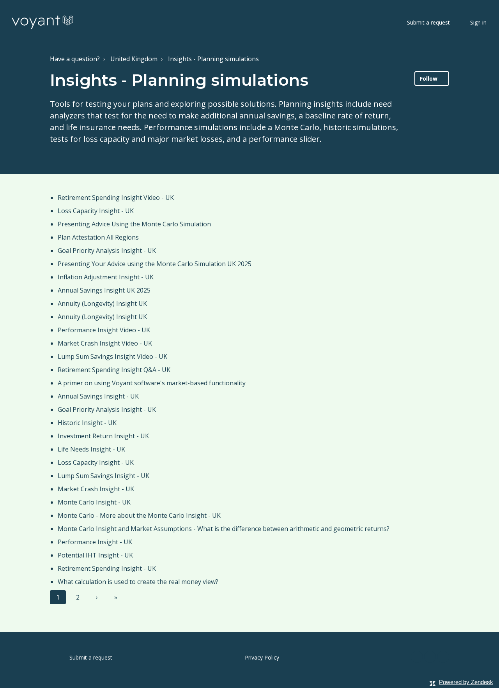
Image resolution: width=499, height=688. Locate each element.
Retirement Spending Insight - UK (107, 568)
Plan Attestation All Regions (98, 237)
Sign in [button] (478, 22)
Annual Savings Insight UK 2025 (104, 290)
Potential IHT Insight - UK (95, 555)
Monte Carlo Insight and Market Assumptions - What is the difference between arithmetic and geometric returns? (223, 528)
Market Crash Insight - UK (96, 489)
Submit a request (428, 22)
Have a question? (75, 59)
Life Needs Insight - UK (91, 449)
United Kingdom (133, 59)
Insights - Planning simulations (213, 59)
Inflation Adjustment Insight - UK (106, 277)
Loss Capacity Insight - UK (96, 210)
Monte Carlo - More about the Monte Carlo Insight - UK (139, 515)
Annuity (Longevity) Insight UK (102, 303)
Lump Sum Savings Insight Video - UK (112, 356)
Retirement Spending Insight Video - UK (116, 197)
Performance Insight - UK (95, 542)
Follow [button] (428, 78)
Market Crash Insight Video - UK (105, 343)
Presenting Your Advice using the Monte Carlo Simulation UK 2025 (154, 263)
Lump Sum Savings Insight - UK (103, 475)
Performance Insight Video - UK (104, 330)
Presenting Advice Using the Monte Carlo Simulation (134, 224)
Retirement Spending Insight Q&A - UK (114, 369)
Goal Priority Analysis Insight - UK (107, 250)
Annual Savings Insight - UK (98, 396)
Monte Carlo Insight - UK (94, 502)
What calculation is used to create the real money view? (138, 581)
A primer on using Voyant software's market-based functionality (152, 383)
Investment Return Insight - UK (103, 436)
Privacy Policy (262, 657)
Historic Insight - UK (87, 422)
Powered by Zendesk (466, 682)
